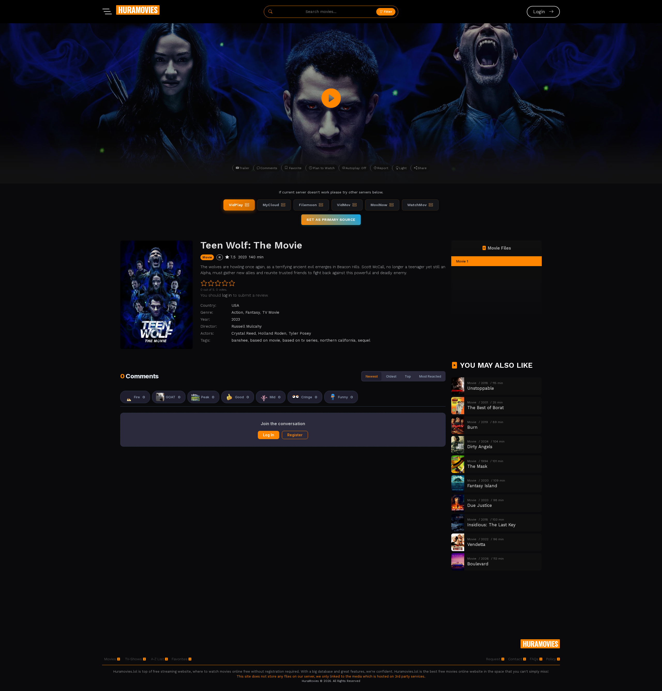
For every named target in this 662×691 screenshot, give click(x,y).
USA (235, 305)
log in (227, 295)
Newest (372, 376)
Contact (515, 659)
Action (237, 312)
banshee (239, 340)
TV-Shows (134, 659)
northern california (338, 340)
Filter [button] (387, 11)
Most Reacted (430, 376)
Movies (110, 659)
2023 (235, 319)
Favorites (180, 659)
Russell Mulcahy (246, 326)
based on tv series (300, 340)
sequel (364, 340)
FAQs (534, 659)
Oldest (391, 376)
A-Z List (158, 659)
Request (493, 659)
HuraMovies (137, 10)
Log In (268, 435)
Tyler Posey (300, 333)
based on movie (265, 340)
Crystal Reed (243, 333)
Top (408, 376)
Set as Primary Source (331, 219)
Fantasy (252, 312)
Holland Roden (272, 333)
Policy (551, 659)
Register (295, 435)
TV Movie (270, 312)
